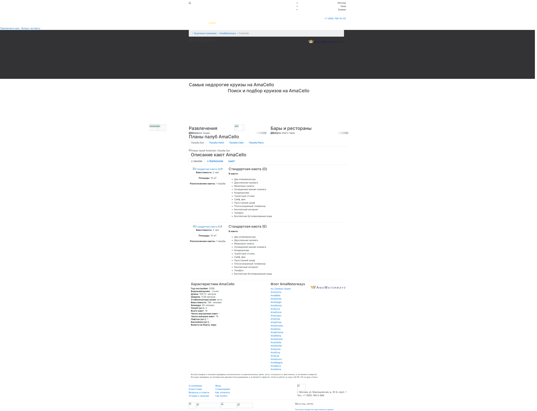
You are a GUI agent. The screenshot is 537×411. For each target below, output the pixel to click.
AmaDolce (276, 312)
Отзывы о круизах (199, 395)
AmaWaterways (228, 33)
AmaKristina (277, 332)
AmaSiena (276, 369)
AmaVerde (276, 298)
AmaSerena (277, 339)
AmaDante (276, 305)
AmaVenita (276, 345)
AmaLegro (276, 315)
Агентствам (195, 389)
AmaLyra (275, 308)
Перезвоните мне (9, 28)
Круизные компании (258, 22)
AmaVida (275, 318)
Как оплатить (222, 392)
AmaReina (276, 335)
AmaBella (275, 295)
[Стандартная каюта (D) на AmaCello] (207, 168)
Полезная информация (230, 22)
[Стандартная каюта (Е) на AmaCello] (207, 226)
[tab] (198, 143)
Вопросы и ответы (199, 392)
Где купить (306, 22)
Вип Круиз (199, 22)
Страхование (222, 389)
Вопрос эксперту (30, 28)
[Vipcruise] (190, 2)
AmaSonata (277, 325)
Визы (218, 385)
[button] (194, 133)
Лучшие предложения (286, 22)
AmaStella (276, 342)
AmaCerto (276, 292)
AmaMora (276, 365)
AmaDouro (276, 359)
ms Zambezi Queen (281, 288)
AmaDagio (276, 302)
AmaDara (275, 329)
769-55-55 (335, 18)
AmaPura (275, 352)
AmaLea (275, 355)
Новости (321, 22)
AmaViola (276, 349)
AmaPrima (276, 322)
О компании (195, 385)
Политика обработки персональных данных (314, 409)
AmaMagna (276, 362)
